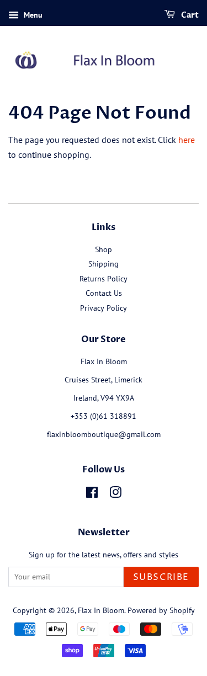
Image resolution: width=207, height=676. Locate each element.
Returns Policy (103, 279)
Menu (32, 15)
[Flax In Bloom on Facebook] (92, 494)
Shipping (103, 264)
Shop (103, 249)
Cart (189, 15)
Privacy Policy (103, 308)
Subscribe (161, 577)
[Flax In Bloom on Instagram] (115, 494)
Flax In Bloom (101, 610)
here (186, 139)
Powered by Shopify (161, 610)
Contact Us (104, 293)
